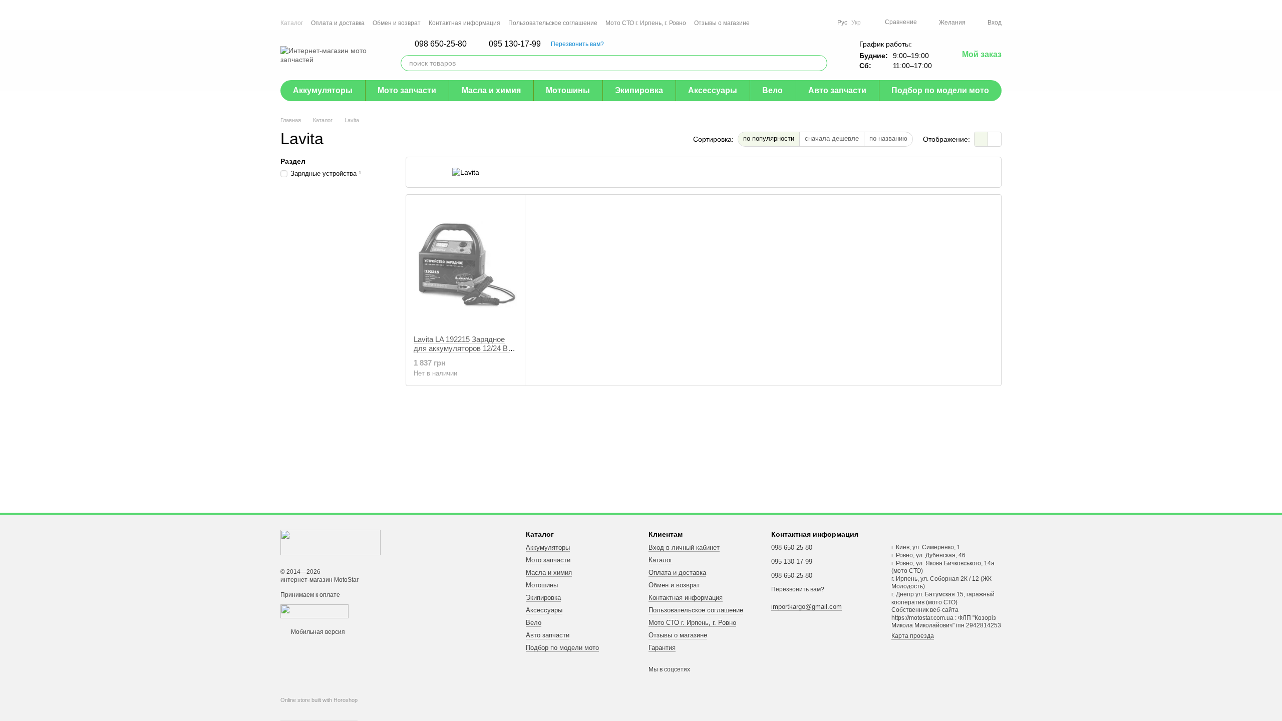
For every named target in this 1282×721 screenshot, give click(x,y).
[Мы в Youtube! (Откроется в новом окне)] (787, 23)
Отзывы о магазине (722, 23)
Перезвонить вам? (577, 44)
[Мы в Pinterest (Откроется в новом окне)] (811, 23)
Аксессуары (712, 90)
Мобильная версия (317, 631)
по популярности (768, 138)
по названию (888, 138)
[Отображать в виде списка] (994, 139)
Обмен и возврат (397, 23)
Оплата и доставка (338, 23)
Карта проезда (912, 635)
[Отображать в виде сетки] (981, 139)
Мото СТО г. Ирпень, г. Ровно (645, 23)
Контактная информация (464, 23)
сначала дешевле (832, 138)
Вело (772, 90)
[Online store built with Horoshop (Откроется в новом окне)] (319, 709)
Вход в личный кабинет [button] (684, 547)
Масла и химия (491, 90)
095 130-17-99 (515, 44)
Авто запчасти (837, 90)
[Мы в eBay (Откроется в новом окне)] (823, 23)
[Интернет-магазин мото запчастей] (330, 542)
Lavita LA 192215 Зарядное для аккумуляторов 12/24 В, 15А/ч (462, 348)
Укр (856, 23)
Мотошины (568, 90)
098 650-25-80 (441, 44)
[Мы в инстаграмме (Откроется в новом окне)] (799, 23)
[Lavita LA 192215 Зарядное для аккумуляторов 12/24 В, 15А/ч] (465, 264)
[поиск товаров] (819, 63)
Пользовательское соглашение (552, 23)
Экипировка (639, 90)
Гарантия (662, 647)
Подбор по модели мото (940, 90)
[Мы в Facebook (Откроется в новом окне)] (775, 23)
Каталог (291, 23)
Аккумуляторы (323, 90)
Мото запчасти (407, 90)
